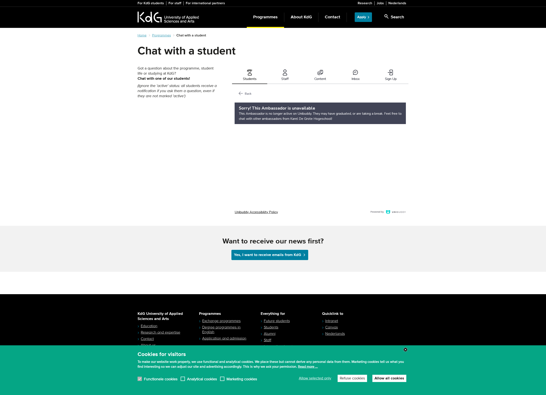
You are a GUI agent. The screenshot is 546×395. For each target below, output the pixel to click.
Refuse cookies (352, 378)
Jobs (380, 3)
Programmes (265, 17)
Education (149, 326)
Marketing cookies (242, 379)
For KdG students (151, 3)
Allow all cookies (389, 378)
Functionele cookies (160, 379)
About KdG (301, 17)
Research (365, 3)
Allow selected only (315, 378)
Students (271, 327)
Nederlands (397, 3)
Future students (277, 320)
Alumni (270, 333)
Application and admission (224, 338)
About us (148, 345)
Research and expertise (160, 332)
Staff (267, 340)
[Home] (168, 17)
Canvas (331, 327)
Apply (361, 17)
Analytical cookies (202, 379)
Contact (332, 17)
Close (405, 349)
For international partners (205, 3)
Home (142, 35)
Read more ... (308, 367)
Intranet (331, 320)
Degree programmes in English (221, 329)
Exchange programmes (221, 320)
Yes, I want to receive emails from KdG (267, 255)
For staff (174, 3)
